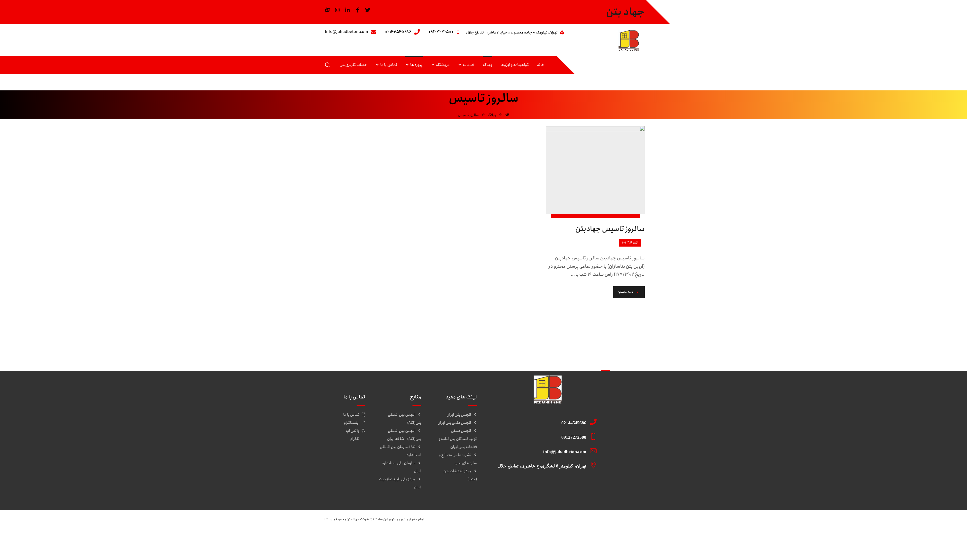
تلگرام (355, 439)
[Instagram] (337, 10)
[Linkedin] (347, 10)
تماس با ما (351, 415)
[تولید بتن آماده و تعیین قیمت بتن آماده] (628, 40)
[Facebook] (358, 10)
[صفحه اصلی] (507, 115)
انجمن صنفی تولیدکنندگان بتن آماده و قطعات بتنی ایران (458, 439)
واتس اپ (353, 431)
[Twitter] (368, 10)
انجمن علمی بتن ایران (454, 423)
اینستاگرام (352, 423)
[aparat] (327, 10)
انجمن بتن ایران (458, 415)
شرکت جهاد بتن (358, 519)
